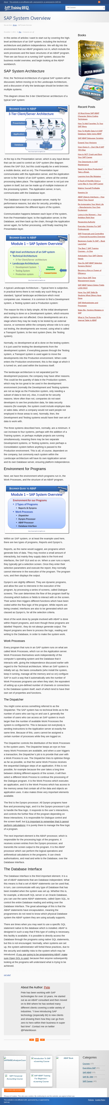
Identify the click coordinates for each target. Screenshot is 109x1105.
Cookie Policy (100, 1100)
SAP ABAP (7, 975)
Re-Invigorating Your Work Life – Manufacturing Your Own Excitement (91, 207)
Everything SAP (89, 1068)
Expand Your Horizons (87, 143)
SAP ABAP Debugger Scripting (90, 138)
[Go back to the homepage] (17, 9)
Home (15, 25)
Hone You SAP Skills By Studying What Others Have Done (89, 295)
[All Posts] (37, 1039)
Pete (20, 32)
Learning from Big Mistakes (89, 176)
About (6, 2)
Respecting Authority (86, 222)
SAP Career (88, 1081)
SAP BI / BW (88, 1077)
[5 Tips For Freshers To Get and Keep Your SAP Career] (31, 1040)
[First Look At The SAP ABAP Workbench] (42, 1040)
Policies (91, 1100)
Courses (86, 1064)
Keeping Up (83, 192)
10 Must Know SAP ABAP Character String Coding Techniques (88, 116)
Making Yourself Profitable (89, 188)
